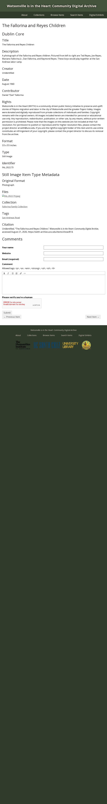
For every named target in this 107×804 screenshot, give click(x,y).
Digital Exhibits (96, 15)
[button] (4, 273)
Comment (7, 264)
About (24, 15)
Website (6, 253)
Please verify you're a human (17, 297)
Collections (39, 15)
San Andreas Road (11, 217)
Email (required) (10, 259)
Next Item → (93, 316)
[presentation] (4, 273)
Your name (7, 247)
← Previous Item (12, 316)
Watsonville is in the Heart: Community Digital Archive (51, 6)
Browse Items (57, 15)
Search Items (76, 15)
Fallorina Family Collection (14, 206)
